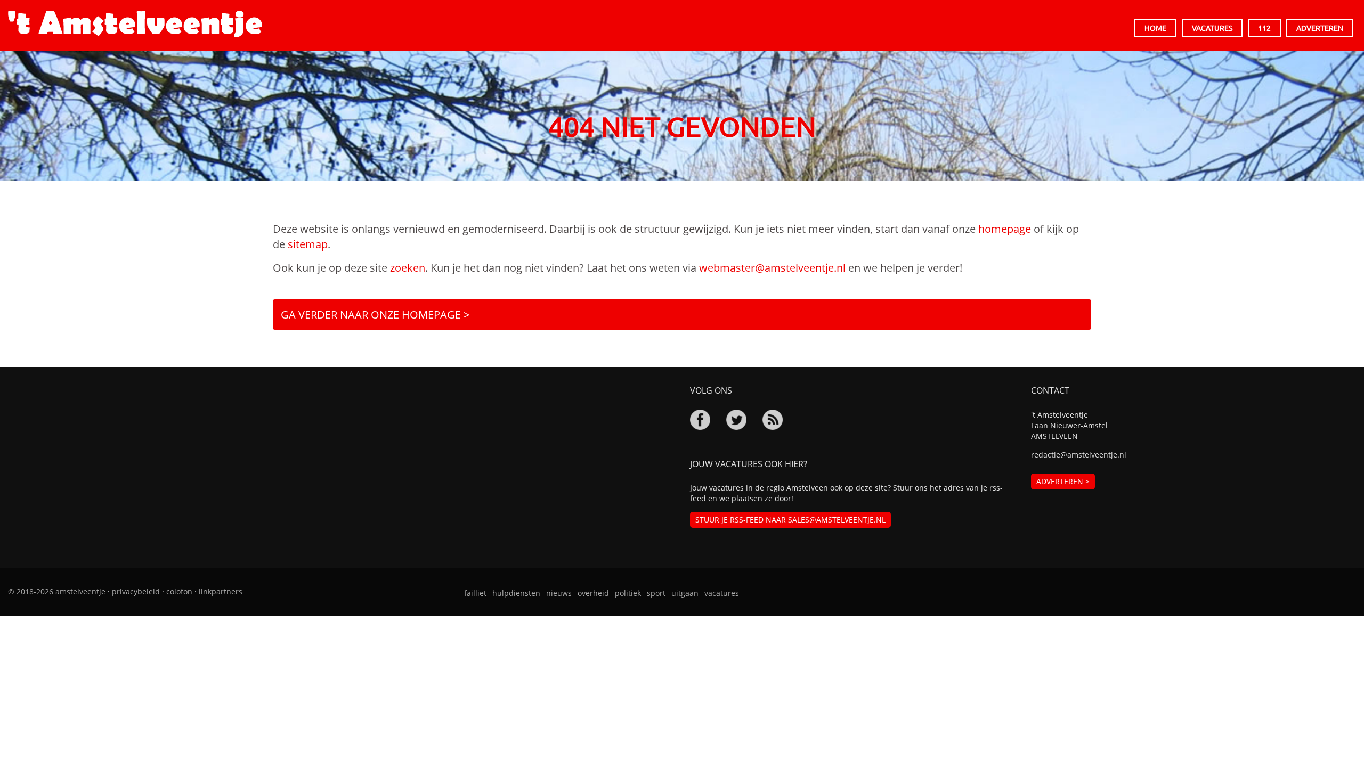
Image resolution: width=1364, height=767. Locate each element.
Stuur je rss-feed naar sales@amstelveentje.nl (790, 520)
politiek (628, 593)
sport (656, 593)
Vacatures (1212, 27)
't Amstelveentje (135, 24)
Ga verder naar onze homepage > (375, 314)
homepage (1004, 229)
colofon (179, 591)
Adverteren (1319, 27)
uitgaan (685, 593)
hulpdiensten (516, 593)
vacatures (721, 593)
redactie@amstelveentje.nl (1078, 455)
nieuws (559, 593)
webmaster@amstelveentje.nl (772, 267)
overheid (593, 593)
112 (1264, 27)
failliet (475, 593)
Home (1155, 27)
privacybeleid (136, 591)
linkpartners (220, 591)
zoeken (407, 267)
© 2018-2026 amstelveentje (56, 591)
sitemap (308, 244)
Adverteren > (1063, 481)
